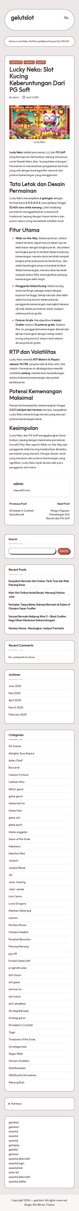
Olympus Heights (18, 932)
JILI (10, 875)
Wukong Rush (16, 1082)
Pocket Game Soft (19, 960)
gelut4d (13, 1149)
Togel (12, 1032)
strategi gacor (17, 1018)
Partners (16, 1103)
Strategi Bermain (19, 1011)
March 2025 (16, 707)
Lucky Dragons (17, 903)
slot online (15, 996)
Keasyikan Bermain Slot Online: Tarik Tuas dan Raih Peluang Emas (39, 583)
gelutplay (14, 1145)
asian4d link (16, 1168)
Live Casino (15, 896)
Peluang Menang (19, 946)
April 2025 (15, 700)
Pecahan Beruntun (20, 939)
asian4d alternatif (19, 1158)
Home (12, 41)
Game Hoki (15, 810)
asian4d (13, 1131)
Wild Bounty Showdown (22, 1075)
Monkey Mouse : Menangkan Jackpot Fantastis (36, 628)
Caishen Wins (17, 782)
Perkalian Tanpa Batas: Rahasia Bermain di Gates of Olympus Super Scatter (39, 606)
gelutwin (14, 1154)
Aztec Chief (15, 760)
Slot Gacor (15, 975)
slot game (14, 982)
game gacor (16, 796)
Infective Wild (17, 853)
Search (13, 539)
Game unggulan (18, 832)
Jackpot (13, 860)
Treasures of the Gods (22, 1039)
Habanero (15, 846)
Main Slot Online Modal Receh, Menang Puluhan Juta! (37, 594)
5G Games (15, 746)
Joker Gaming (17, 882)
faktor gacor (16, 789)
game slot (16, 62)
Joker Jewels (16, 889)
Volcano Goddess (19, 1061)
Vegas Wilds (16, 1053)
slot (48, 152)
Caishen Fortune (18, 775)
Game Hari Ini (17, 803)
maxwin (29, 62)
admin (18, 483)
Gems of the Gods (19, 839)
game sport (15, 824)
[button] (21, 490)
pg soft (40, 62)
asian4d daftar (17, 1181)
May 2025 (15, 693)
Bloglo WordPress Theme (39, 1204)
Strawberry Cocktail (21, 1025)
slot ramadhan (17, 1003)
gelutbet (14, 1122)
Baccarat (14, 767)
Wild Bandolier (17, 1068)
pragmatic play (17, 968)
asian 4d (14, 1172)
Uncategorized (17, 1046)
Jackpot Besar (17, 868)
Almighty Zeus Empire (21, 753)
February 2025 (18, 714)
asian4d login (16, 1163)
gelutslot (22, 17)
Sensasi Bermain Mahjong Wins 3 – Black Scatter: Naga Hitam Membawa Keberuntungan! (38, 618)
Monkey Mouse (17, 925)
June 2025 (15, 686)
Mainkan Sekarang (20, 910)
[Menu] (66, 17)
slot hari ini (15, 989)
